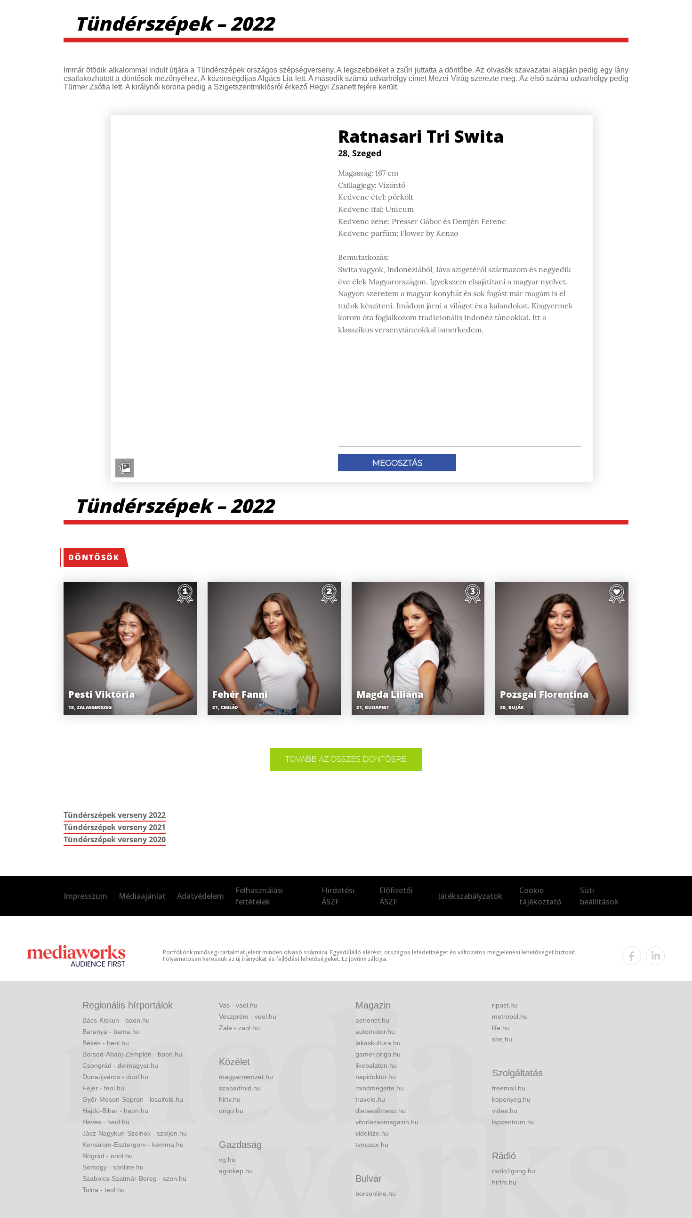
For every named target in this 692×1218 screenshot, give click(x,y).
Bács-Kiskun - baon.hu (116, 1020)
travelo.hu (370, 1099)
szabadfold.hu (240, 1088)
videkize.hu (372, 1133)
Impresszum (85, 896)
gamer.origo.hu (378, 1054)
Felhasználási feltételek (259, 896)
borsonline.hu (375, 1193)
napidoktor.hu (375, 1077)
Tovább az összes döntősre (346, 759)
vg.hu (227, 1159)
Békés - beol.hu (105, 1043)
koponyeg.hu (511, 1099)
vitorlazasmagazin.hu (386, 1122)
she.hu (502, 1039)
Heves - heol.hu (105, 1122)
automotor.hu (375, 1031)
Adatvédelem (200, 896)
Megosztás (397, 463)
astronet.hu (372, 1020)
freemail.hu (508, 1088)
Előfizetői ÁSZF (396, 896)
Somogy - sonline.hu (113, 1167)
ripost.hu (505, 1005)
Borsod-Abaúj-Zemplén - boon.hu (132, 1054)
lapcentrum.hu (513, 1122)
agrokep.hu (236, 1171)
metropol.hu (510, 1016)
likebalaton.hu (376, 1065)
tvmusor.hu (371, 1144)
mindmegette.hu (379, 1088)
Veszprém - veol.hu (247, 1016)
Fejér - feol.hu (103, 1088)
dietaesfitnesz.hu (380, 1110)
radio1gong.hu (513, 1171)
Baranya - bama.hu (111, 1031)
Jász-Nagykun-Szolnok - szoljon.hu (134, 1133)
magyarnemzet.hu (246, 1077)
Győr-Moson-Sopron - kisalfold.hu (132, 1099)
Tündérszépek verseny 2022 (115, 815)
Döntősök (94, 557)
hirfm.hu (504, 1182)
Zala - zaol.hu (239, 1028)
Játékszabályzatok (470, 896)
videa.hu (504, 1110)
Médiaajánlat (142, 896)
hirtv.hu (230, 1099)
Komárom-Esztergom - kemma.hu (133, 1144)
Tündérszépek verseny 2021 (115, 827)
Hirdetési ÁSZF (338, 896)
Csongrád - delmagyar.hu (120, 1065)
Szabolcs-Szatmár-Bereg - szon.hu (134, 1178)
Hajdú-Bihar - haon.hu (115, 1110)
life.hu (501, 1028)
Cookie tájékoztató (540, 896)
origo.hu (231, 1110)
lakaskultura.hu (378, 1043)
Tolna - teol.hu (103, 1190)
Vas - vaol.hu (238, 1005)
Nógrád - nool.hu (107, 1156)
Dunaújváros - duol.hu (115, 1077)
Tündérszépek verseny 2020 (115, 839)
